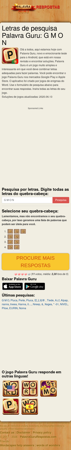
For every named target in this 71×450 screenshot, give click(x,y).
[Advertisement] (35, 146)
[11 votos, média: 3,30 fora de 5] (15, 274)
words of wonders (48, 445)
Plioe (5, 308)
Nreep (36, 304)
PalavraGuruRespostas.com (38, 437)
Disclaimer (24, 432)
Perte (22, 300)
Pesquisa (60, 200)
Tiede (50, 300)
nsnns (5, 304)
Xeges (48, 304)
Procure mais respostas (35, 261)
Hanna (22, 304)
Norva (22, 308)
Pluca (14, 300)
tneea (13, 304)
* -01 (56, 304)
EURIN (13, 308)
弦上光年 (40, 300)
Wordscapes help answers (17, 445)
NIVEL (64, 304)
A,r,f (57, 300)
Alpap (64, 300)
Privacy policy (42, 432)
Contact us (7, 432)
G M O (5, 300)
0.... (29, 304)
